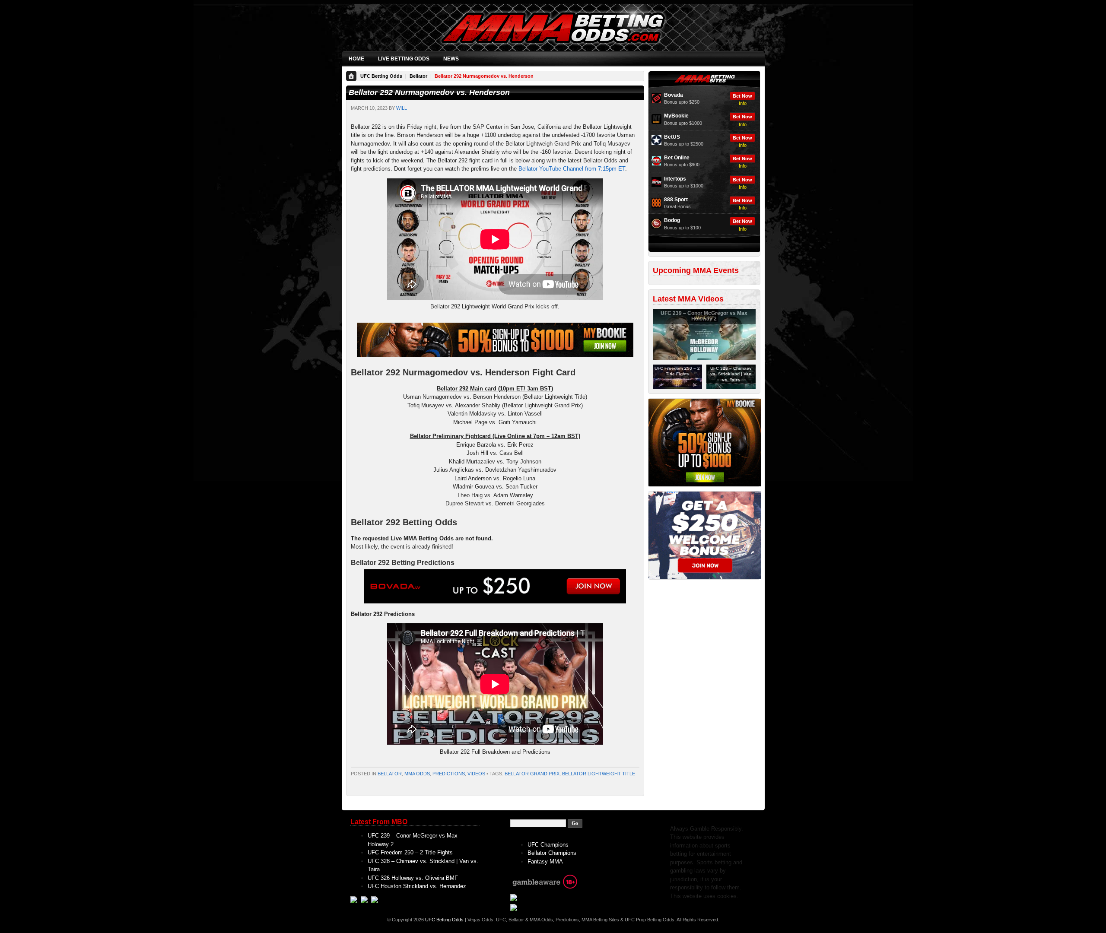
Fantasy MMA (545, 861)
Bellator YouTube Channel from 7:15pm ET (571, 168)
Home (356, 59)
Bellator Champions (552, 853)
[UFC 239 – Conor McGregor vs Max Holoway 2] (704, 358)
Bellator (418, 76)
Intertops (675, 179)
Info (743, 103)
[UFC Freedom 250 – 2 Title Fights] (677, 387)
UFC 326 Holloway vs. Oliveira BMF (413, 878)
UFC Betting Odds (381, 76)
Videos (476, 773)
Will (401, 108)
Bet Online (677, 158)
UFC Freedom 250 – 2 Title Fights (410, 852)
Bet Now (742, 95)
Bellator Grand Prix (532, 773)
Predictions (448, 773)
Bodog (672, 220)
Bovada (673, 95)
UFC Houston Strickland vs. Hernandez (417, 886)
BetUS (672, 137)
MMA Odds (417, 773)
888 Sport (676, 200)
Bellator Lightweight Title (598, 773)
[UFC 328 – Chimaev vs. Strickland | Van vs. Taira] (731, 387)
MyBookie (676, 116)
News (451, 59)
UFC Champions (548, 844)
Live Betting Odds (403, 59)
